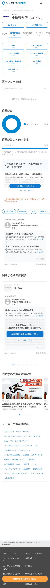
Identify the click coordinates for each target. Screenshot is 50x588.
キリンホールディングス (20, 473)
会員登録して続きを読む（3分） (25, 334)
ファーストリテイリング (19, 441)
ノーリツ (34, 464)
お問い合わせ (30, 558)
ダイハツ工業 (27, 446)
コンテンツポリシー (33, 553)
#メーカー (20, 409)
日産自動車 (27, 469)
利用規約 (29, 566)
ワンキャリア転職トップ (9, 542)
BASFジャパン (24, 450)
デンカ (6, 473)
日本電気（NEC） (10, 450)
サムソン (26, 432)
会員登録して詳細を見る (25, 186)
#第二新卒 (5, 409)
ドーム (36, 446)
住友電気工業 (37, 469)
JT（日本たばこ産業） (12, 455)
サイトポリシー (9, 553)
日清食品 (31, 460)
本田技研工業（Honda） (13, 464)
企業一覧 (21, 542)
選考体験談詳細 (41, 264)
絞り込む (10, 211)
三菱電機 (26, 455)
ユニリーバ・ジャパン (12, 446)
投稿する (38, 25)
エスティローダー (37, 455)
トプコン (23, 460)
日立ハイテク (9, 432)
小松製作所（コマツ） (32, 542)
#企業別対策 (13, 409)
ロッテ (18, 432)
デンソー (40, 473)
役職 (33, 211)
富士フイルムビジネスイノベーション (18, 436)
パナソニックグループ (12, 469)
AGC (33, 473)
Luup (6, 441)
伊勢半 (6, 460)
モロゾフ (37, 436)
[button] (25, 242)
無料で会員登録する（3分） (25, 579)
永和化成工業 (9, 478)
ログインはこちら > (25, 190)
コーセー (14, 460)
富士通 (26, 464)
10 (37, 365)
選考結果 (23, 211)
